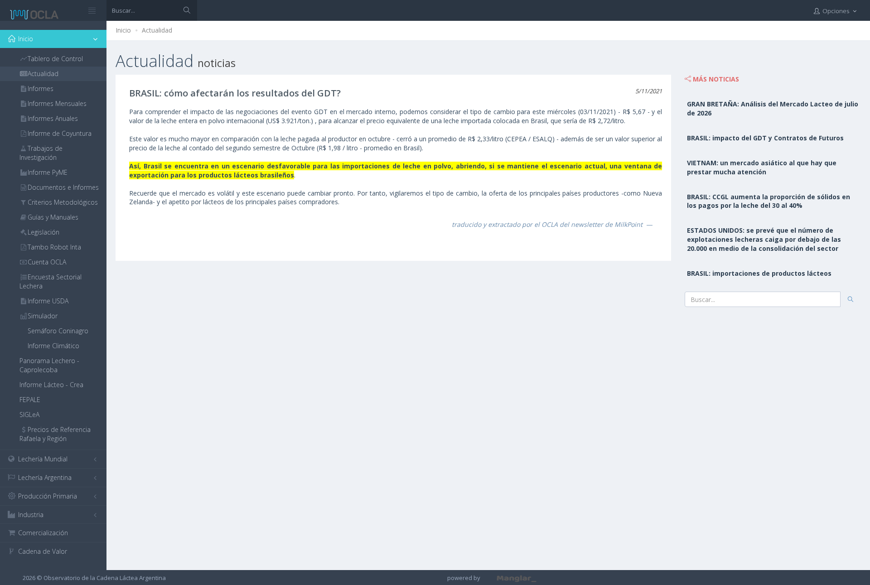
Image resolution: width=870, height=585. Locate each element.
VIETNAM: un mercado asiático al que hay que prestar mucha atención (761, 167)
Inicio (123, 30)
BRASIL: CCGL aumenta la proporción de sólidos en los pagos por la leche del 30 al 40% (768, 201)
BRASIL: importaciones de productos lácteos (759, 273)
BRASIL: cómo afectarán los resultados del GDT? (235, 93)
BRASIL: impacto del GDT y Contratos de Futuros (765, 138)
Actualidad (157, 30)
